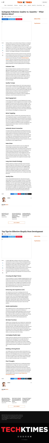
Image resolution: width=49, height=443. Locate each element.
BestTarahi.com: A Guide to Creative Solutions (5, 214)
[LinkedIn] (3, 50)
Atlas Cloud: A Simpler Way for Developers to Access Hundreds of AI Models (16, 400)
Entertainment (10, 5)
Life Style (20, 5)
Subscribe (45, 2)
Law (44, 5)
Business (15, 5)
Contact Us (34, 5)
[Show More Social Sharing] (23, 19)
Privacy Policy (39, 5)
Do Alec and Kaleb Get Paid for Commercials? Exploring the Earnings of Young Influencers (16, 215)
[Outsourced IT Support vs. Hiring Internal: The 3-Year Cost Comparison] (27, 394)
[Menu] (3, 2)
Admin (6, 16)
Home (5, 5)
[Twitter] (3, 48)
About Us (29, 5)
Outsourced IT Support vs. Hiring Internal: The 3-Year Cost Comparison (26, 400)
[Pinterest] (3, 53)
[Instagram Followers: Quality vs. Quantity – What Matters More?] (17, 31)
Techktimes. (25, 439)
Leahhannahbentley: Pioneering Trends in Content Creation (26, 214)
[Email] (3, 55)
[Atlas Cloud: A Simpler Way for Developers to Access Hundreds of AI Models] (16, 394)
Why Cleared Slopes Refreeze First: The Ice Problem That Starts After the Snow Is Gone (6, 400)
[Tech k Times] (24, 2)
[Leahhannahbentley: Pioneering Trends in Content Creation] (27, 209)
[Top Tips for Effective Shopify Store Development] (17, 248)
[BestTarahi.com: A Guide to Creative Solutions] (6, 209)
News (25, 5)
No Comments (15, 16)
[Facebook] (3, 45)
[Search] (2, 2)
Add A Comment (17, 222)
